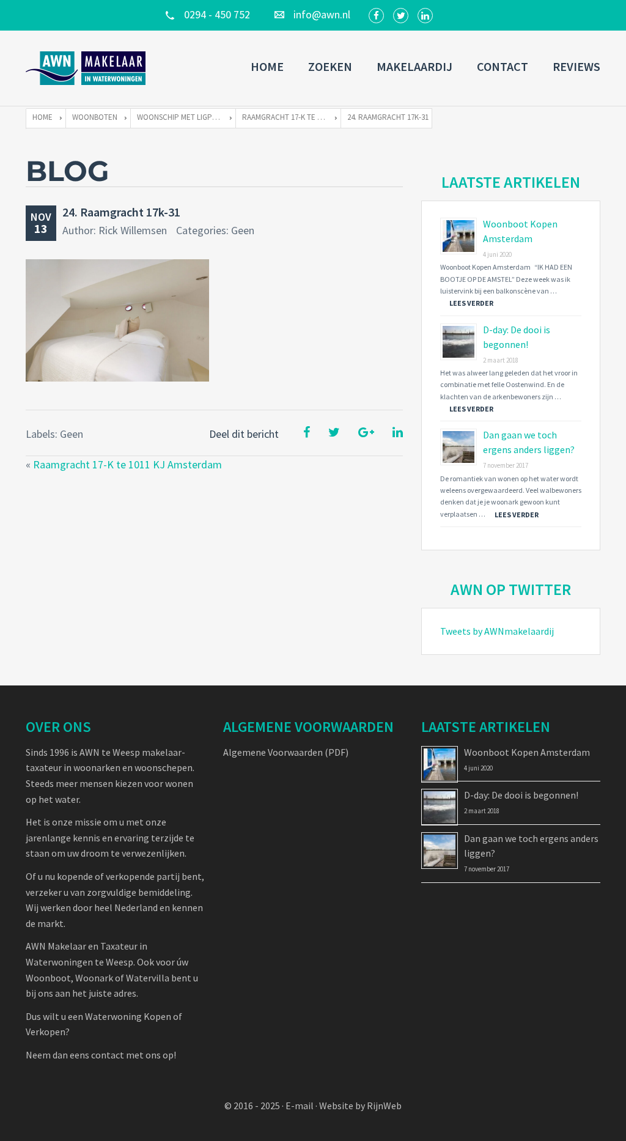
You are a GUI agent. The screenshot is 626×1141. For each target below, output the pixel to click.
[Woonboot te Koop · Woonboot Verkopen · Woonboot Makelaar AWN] (87, 68)
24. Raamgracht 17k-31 (121, 212)
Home (267, 66)
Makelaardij (414, 66)
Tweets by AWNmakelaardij (497, 631)
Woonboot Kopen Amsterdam (527, 752)
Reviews (576, 66)
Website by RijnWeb (360, 1105)
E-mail (299, 1105)
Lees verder (471, 303)
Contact (502, 66)
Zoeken (330, 66)
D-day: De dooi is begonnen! (521, 795)
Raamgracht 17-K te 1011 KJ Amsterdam (127, 464)
